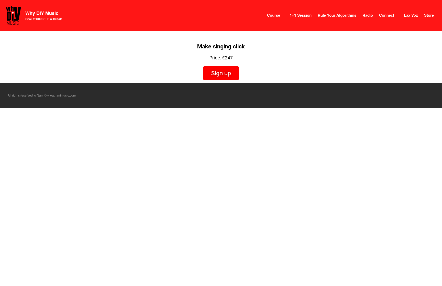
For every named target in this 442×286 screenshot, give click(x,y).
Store (429, 15)
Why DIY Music (41, 13)
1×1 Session (301, 15)
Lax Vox (411, 15)
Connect (386, 15)
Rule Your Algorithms (337, 15)
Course (273, 15)
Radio (367, 15)
